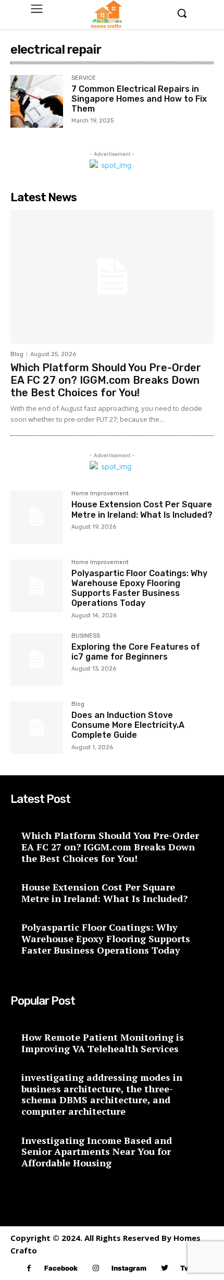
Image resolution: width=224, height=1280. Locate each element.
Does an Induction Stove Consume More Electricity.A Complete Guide (127, 725)
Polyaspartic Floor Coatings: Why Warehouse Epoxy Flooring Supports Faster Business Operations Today (139, 588)
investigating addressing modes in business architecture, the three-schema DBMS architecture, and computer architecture (101, 1094)
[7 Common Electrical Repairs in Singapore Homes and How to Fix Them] (36, 101)
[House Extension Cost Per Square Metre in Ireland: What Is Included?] (36, 517)
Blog (16, 354)
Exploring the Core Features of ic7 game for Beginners (135, 652)
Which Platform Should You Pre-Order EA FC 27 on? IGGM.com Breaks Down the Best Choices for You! (105, 380)
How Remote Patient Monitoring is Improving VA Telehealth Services (102, 1043)
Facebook (61, 1268)
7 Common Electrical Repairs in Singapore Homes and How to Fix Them (139, 99)
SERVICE (83, 78)
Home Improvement (100, 494)
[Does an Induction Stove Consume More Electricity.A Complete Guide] (36, 727)
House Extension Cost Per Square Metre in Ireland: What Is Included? (142, 509)
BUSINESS (85, 636)
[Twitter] (165, 1268)
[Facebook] (29, 1268)
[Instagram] (96, 1268)
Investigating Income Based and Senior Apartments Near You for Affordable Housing (96, 1151)
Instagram (128, 1268)
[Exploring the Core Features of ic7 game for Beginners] (36, 659)
